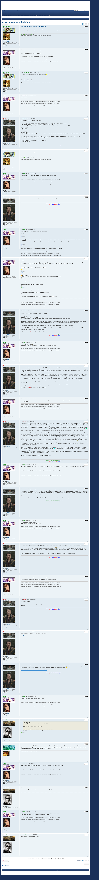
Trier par (49, 858)
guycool (4, 743)
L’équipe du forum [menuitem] (58, 870)
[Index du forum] (45, 7)
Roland (4, 49)
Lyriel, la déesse (6, 26)
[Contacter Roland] (6, 68)
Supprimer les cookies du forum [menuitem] (70, 870)
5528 (8, 41)
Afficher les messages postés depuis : (34, 858)
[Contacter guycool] (6, 759)
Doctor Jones (6, 719)
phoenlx (4, 118)
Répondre (5, 24)
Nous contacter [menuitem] (50, 870)
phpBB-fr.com (47, 872)
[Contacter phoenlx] (6, 146)
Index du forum (7, 870)
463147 (8, 143)
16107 (8, 739)
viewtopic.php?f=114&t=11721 (27, 635)
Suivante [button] (88, 24)
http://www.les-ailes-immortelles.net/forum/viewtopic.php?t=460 (34, 669)
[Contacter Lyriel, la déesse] (6, 45)
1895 (8, 65)
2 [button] (83, 24)
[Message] (21, 49)
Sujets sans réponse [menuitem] (8, 10)
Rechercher (86, 10)
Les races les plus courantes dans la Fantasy (16, 22)
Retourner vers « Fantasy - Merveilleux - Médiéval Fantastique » (14, 862)
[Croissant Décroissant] (58, 858)
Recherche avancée (88, 10)
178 (7, 757)
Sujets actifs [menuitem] (16, 10)
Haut (87, 46)
